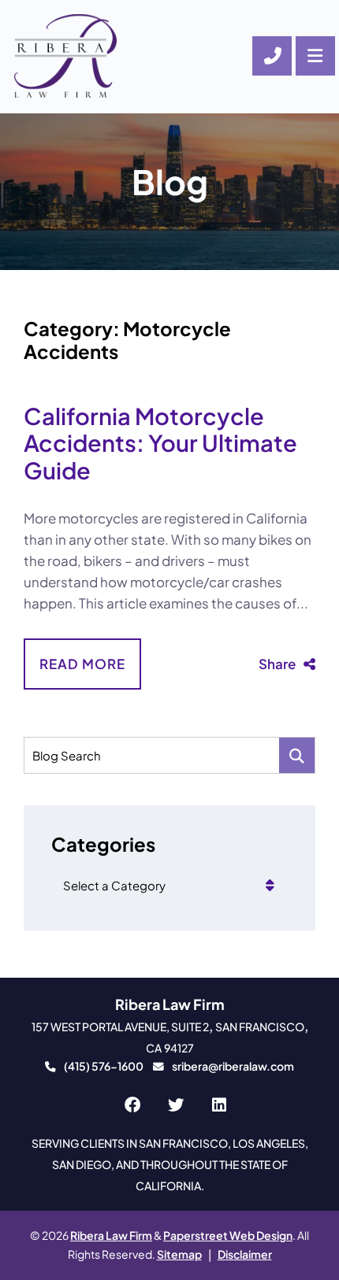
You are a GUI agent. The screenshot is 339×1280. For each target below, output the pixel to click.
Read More (82, 663)
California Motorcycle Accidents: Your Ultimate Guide (160, 442)
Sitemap (179, 1254)
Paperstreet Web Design (227, 1235)
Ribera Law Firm (111, 1235)
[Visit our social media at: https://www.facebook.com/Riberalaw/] (132, 1105)
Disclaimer (245, 1254)
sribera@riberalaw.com (233, 1066)
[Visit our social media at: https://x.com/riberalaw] (175, 1105)
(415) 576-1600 (103, 1066)
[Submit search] (297, 755)
